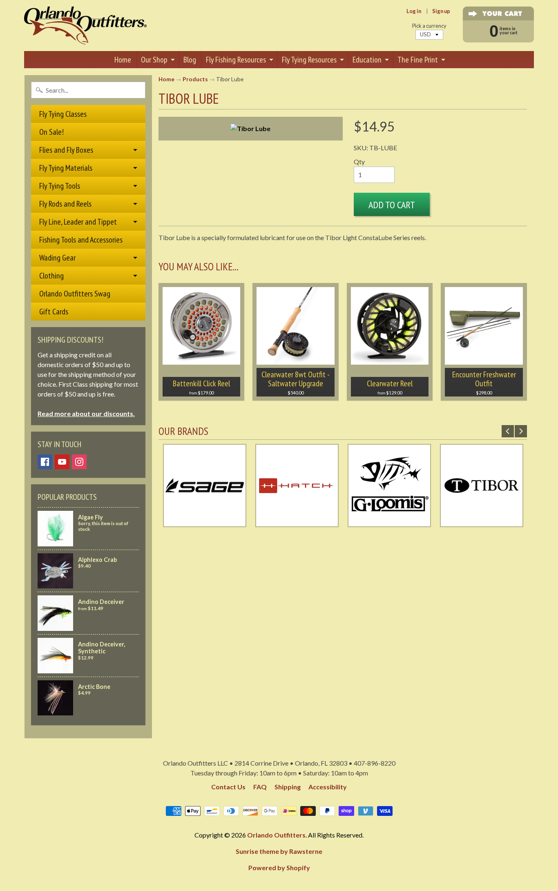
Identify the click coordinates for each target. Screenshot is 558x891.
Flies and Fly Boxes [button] (66, 150)
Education (367, 59)
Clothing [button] (51, 275)
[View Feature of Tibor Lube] (250, 128)
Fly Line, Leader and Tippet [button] (78, 221)
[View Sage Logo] (204, 522)
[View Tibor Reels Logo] (481, 522)
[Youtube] (62, 461)
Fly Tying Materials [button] (65, 168)
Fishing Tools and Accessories (81, 239)
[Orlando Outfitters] (85, 26)
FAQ (260, 787)
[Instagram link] (79, 461)
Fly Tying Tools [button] (59, 185)
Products (195, 79)
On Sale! (51, 132)
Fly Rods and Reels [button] (65, 203)
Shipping (288, 787)
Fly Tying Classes (63, 114)
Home (122, 59)
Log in (413, 11)
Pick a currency (429, 26)
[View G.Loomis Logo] (389, 522)
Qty (359, 161)
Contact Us (228, 787)
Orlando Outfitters (276, 835)
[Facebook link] (45, 461)
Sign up (441, 11)
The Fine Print (417, 59)
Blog (189, 59)
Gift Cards (53, 311)
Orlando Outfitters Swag (74, 293)
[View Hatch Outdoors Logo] (297, 522)
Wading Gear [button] (57, 257)
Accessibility (327, 787)
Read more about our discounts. (86, 413)
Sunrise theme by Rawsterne (279, 851)
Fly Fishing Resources (236, 59)
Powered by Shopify (279, 867)
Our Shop (154, 59)
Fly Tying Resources (309, 59)
